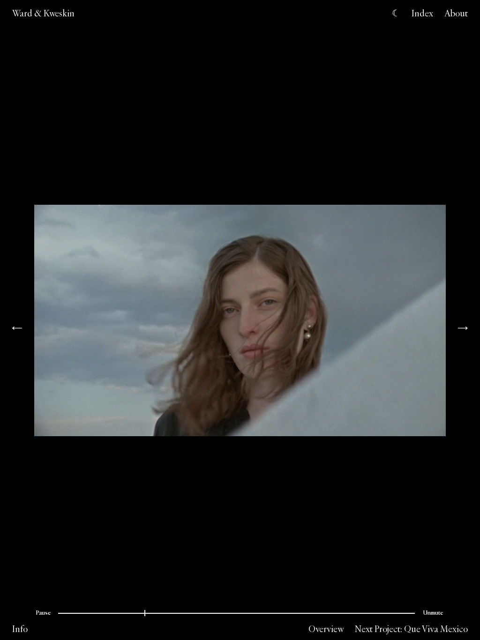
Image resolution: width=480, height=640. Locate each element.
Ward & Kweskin (43, 13)
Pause (43, 613)
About (456, 13)
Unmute (433, 613)
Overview (326, 628)
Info (20, 628)
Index (422, 13)
